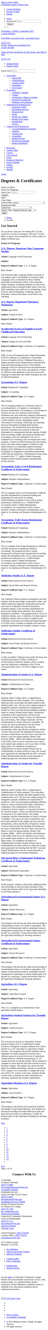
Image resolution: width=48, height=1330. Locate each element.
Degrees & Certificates (21, 100)
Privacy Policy (12, 1315)
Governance (17, 88)
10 (7, 1149)
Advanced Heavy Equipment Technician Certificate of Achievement (23, 859)
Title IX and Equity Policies (18, 1252)
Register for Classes (20, 119)
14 (7, 1159)
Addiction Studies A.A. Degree (17, 575)
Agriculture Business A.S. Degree (19, 1083)
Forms (14, 114)
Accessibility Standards (16, 1317)
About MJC (11, 76)
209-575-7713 (7, 1221)
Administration (18, 80)
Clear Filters (6, 200)
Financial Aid (17, 112)
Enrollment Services (20, 109)
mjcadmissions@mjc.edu (11, 1199)
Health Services (18, 138)
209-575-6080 (7, 1185)
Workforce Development (22, 102)
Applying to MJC (19, 107)
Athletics (15, 131)
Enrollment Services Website (13, 1202)
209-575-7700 (7, 1209)
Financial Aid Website (10, 1214)
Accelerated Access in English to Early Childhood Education (21, 330)
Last (3, 1166)
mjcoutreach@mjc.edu (10, 1223)
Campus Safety (18, 83)
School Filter (6, 202)
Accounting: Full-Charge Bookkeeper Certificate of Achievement (21, 521)
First (3, 1123)
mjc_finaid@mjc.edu (10, 1211)
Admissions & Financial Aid (18, 104)
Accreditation (12, 1249)
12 (7, 1154)
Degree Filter (6, 210)
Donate (9, 14)
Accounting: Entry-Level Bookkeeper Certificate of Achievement (21, 468)
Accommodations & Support (24, 129)
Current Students (13, 9)
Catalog (15, 95)
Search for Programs (9, 190)
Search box (11, 21)
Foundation (16, 85)
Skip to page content (9, 2)
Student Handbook (20, 143)
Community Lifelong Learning (25, 97)
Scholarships (17, 121)
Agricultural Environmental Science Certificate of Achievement (20, 942)
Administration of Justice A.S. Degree (21, 674)
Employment (11, 1265)
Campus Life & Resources (17, 126)
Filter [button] (3, 198)
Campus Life (17, 133)
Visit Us (15, 124)
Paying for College (20, 117)
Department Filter (8, 205)
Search (10, 24)
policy (10, 1277)
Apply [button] (9, 18)
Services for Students (20, 141)
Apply (4, 213)
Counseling (16, 136)
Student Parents (12, 1268)
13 (7, 1157)
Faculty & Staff (12, 11)
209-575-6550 (23, 1233)
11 (7, 1152)
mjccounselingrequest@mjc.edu (14, 1187)
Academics (11, 90)
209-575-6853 (7, 1197)
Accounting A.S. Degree (14, 382)
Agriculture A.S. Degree (14, 984)
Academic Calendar (20, 92)
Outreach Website (8, 1226)
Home (9, 218)
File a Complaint (13, 1261)
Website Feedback (14, 1254)
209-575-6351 (21, 1235)
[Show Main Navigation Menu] (7, 27)
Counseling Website (9, 1190)
